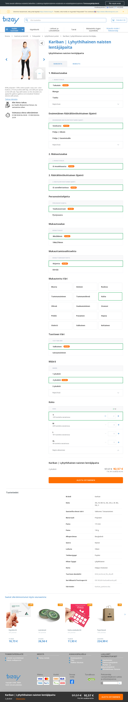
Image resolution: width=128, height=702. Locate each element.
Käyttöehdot (107, 660)
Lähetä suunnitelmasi (15, 658)
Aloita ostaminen (86, 480)
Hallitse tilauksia (76, 662)
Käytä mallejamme (13, 660)
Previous (6, 59)
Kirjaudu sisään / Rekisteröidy (113, 29)
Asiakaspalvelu (99, 7)
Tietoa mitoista (11, 99)
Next (44, 59)
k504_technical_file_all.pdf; (104, 574)
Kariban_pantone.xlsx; (102, 587)
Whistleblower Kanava (111, 669)
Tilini (72, 660)
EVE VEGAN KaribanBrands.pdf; (106, 580)
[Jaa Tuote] (41, 43)
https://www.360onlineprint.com (107, 12)
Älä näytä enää (115, 3)
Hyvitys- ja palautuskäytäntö (107, 666)
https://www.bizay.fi (46, 12)
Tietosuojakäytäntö (110, 662)
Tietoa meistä (43, 658)
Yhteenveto (20, 698)
